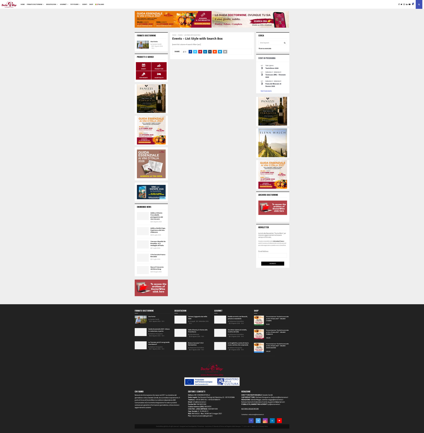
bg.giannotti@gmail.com (276, 402)
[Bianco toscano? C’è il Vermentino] (180, 346)
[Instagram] (404, 4)
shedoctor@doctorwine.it (279, 397)
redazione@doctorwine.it (256, 414)
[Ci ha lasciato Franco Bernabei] (143, 258)
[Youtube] (410, 4)
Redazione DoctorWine (197, 348)
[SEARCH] (284, 43)
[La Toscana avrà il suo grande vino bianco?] (141, 345)
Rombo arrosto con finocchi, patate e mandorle (237, 317)
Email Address (263, 251)
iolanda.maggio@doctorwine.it (272, 400)
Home (23, 4)
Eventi (84, 4)
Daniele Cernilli (156, 44)
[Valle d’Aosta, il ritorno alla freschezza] (180, 333)
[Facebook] (399, 4)
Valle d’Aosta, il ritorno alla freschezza (197, 331)
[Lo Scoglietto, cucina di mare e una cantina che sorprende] (220, 346)
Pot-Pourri (74, 4)
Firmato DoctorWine (34, 4)
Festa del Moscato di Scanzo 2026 (273, 85)
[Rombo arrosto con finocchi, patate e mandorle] (220, 320)
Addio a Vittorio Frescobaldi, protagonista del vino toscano (156, 216)
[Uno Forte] (143, 45)
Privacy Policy (263, 426)
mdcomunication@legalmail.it (202, 416)
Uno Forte (154, 41)
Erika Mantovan (194, 334)
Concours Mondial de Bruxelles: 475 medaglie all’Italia (158, 243)
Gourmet (63, 4)
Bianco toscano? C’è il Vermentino (195, 344)
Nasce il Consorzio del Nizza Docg (157, 268)
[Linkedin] (407, 4)
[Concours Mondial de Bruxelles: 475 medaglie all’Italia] (143, 244)
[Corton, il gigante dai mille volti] (180, 320)
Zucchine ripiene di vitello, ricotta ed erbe (237, 331)
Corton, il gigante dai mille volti (197, 317)
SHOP (91, 4)
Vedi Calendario (266, 91)
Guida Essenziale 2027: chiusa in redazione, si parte (159, 330)
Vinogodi (192, 321)
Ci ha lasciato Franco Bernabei (157, 255)
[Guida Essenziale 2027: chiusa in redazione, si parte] (141, 332)
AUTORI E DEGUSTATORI (250, 409)
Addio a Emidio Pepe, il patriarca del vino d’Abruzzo (157, 230)
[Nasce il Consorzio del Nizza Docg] (143, 270)
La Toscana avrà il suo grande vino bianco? (158, 343)
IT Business (200, 426)
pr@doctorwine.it (274, 404)
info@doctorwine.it (199, 402)
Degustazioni (51, 4)
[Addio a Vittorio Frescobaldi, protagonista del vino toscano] (143, 216)
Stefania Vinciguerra (156, 334)
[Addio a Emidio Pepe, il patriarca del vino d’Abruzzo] (143, 231)
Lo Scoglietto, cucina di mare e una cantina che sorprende (238, 344)
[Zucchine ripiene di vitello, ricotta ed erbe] (220, 333)
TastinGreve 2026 (271, 68)
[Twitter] (402, 4)
